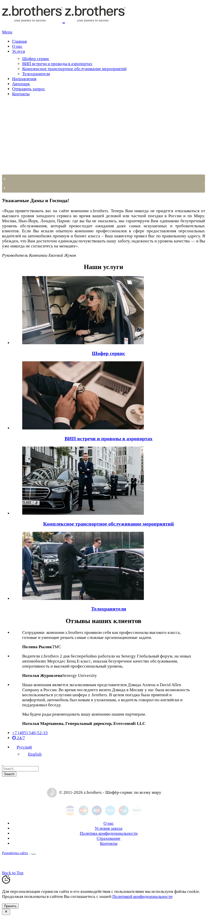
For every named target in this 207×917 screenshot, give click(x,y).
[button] (103, 179)
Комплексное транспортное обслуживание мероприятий (108, 524)
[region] (103, 147)
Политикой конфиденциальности (142, 896)
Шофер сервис (108, 353)
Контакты (108, 843)
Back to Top (12, 872)
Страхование (108, 838)
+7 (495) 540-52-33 (30, 732)
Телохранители (108, 609)
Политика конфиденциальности (109, 833)
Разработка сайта (15, 853)
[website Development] (32, 852)
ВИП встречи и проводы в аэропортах (108, 438)
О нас (109, 823)
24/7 (20, 737)
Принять (10, 906)
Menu (7, 32)
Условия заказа (108, 828)
